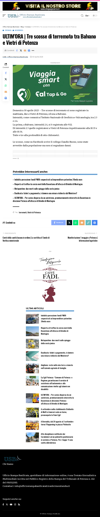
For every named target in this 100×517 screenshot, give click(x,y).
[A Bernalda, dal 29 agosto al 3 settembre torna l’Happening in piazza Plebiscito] (32, 425)
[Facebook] (3, 505)
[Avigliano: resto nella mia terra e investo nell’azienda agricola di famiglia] (32, 368)
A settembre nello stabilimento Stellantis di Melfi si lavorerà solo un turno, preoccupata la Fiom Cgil (57, 412)
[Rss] (19, 505)
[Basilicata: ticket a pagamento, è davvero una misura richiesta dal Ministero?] (32, 356)
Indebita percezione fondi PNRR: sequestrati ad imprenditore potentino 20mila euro (48, 179)
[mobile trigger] (5, 15)
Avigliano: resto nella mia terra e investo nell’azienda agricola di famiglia (57, 366)
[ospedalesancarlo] (50, 20)
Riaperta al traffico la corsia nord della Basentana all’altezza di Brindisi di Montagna (48, 184)
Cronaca (8, 30)
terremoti (23, 212)
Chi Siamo (8, 464)
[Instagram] (15, 505)
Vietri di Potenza (34, 212)
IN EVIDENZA (19, 30)
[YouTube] (11, 505)
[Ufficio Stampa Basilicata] (26, 15)
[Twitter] (7, 505)
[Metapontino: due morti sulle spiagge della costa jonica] (32, 344)
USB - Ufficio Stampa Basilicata (15, 57)
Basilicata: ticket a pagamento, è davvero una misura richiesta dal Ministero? (45, 193)
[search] (82, 16)
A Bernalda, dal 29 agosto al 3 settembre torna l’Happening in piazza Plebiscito (57, 423)
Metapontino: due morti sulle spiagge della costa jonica (36, 188)
